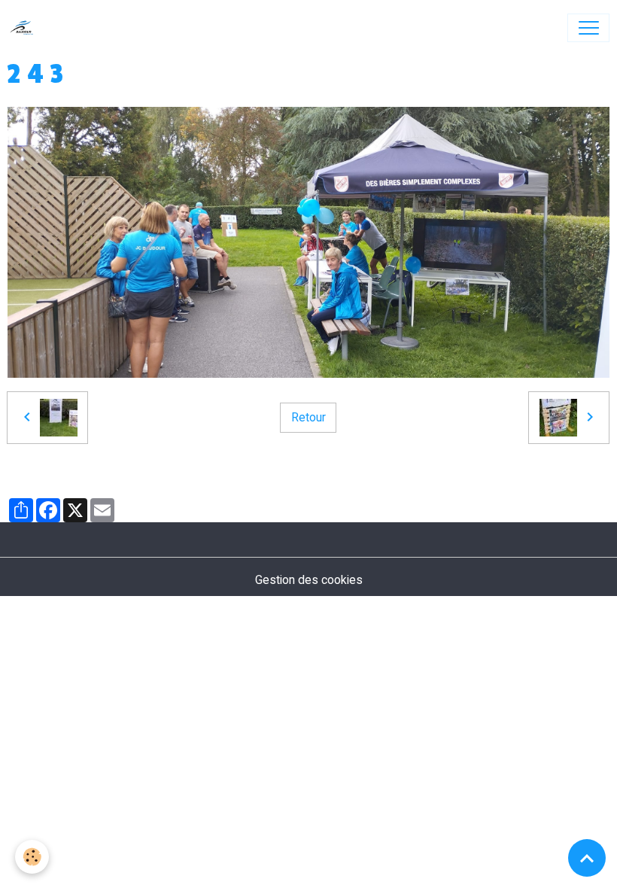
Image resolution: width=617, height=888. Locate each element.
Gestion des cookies (309, 580)
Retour (308, 417)
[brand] (25, 28)
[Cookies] (32, 857)
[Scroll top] (587, 858)
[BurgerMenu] (588, 28)
